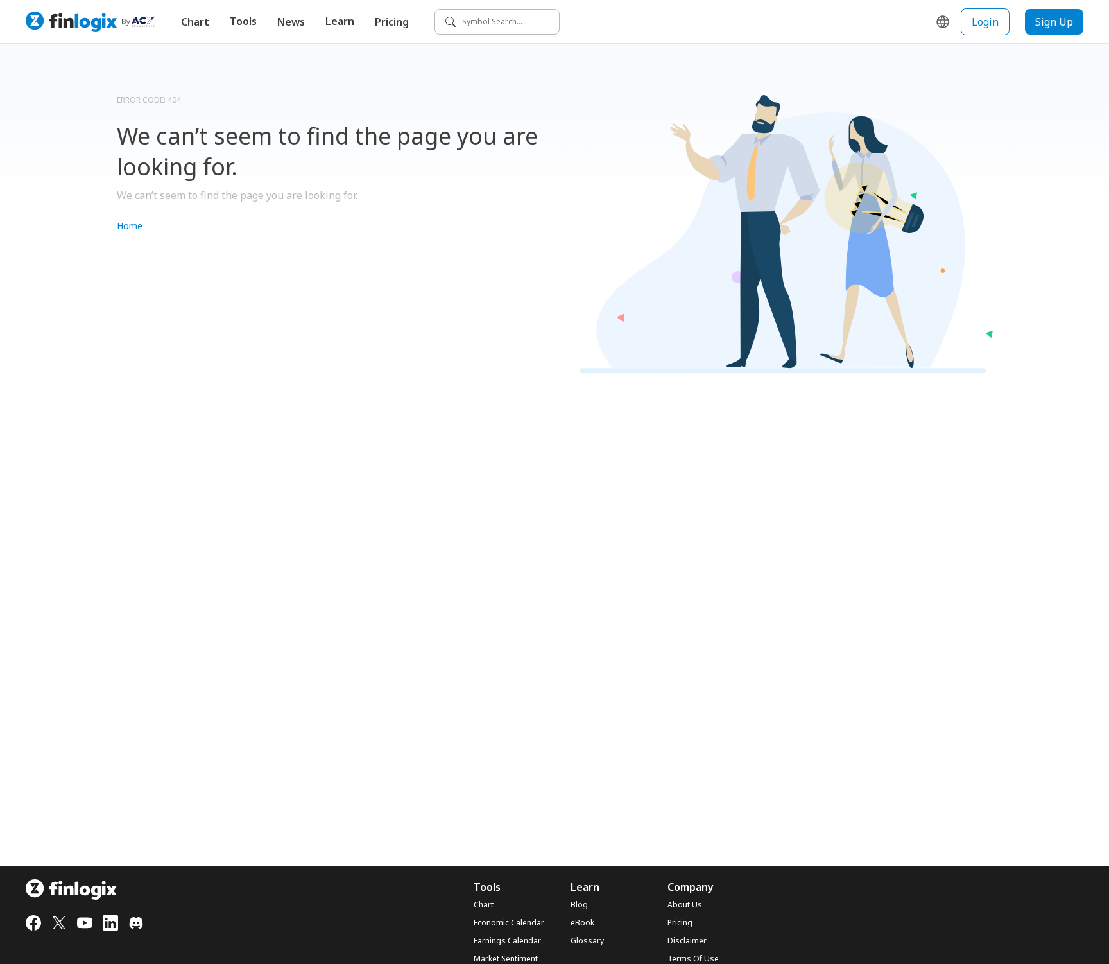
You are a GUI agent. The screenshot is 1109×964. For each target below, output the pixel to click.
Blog (579, 905)
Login (985, 22)
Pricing (392, 22)
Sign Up (1054, 22)
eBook (582, 923)
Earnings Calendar (507, 941)
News (291, 22)
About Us (684, 905)
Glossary (587, 941)
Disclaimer (687, 941)
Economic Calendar (509, 923)
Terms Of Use (693, 959)
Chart (195, 22)
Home (129, 226)
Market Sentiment (506, 959)
